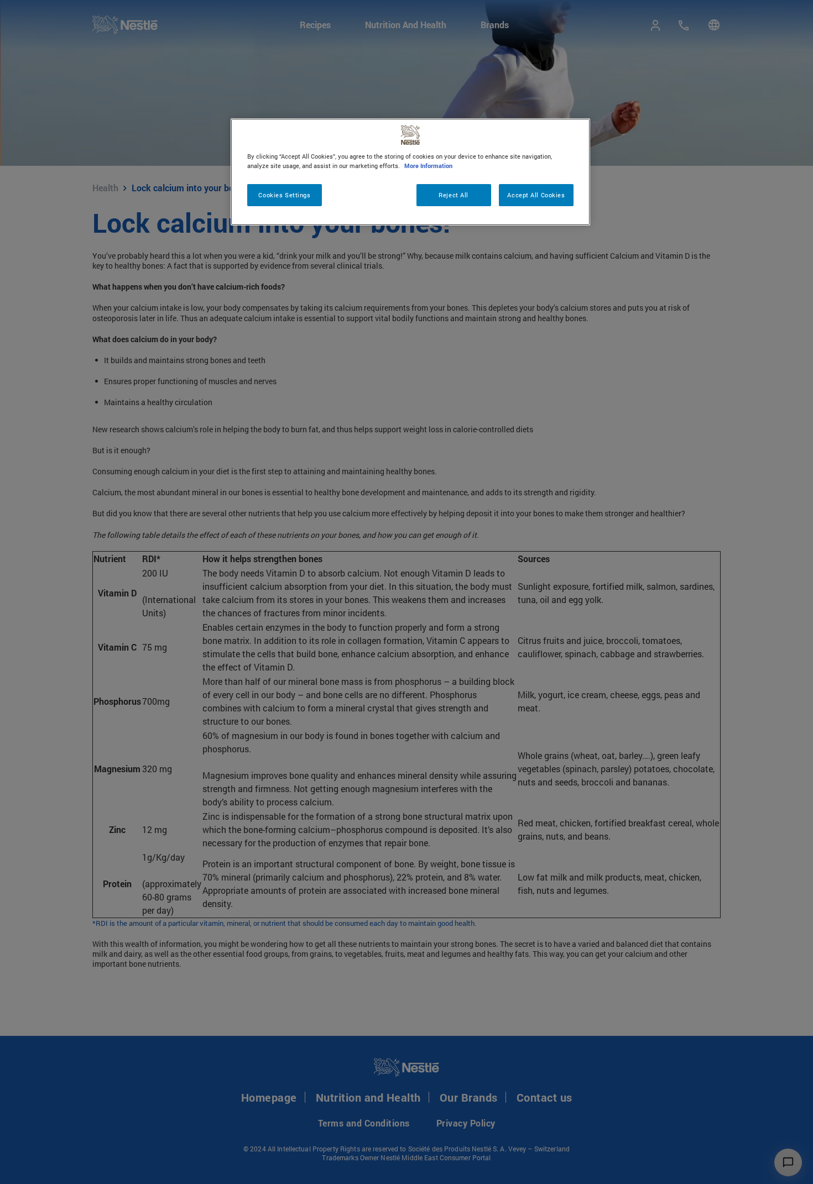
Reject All (453, 195)
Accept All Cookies (536, 195)
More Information (428, 165)
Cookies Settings (284, 195)
